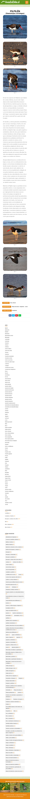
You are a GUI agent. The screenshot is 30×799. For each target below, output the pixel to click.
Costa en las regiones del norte (13, 577)
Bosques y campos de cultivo (11, 518)
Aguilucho (7, 330)
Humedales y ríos (18, 615)
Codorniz (7, 363)
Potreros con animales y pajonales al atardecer (14, 695)
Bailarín (6, 331)
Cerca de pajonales (11, 569)
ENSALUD (24, 794)
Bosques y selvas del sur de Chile (14, 559)
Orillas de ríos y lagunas (12, 675)
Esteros (8, 603)
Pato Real (7, 442)
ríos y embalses (10, 713)
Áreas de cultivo (10, 752)
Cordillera (7, 513)
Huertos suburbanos (18, 613)
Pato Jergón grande (9, 438)
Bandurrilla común (9, 335)
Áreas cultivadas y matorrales (13, 750)
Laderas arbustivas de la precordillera (15, 625)
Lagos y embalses (16, 634)
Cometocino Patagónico (10, 369)
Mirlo (6, 423)
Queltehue (7, 468)
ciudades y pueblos (11, 572)
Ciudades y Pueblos (9, 516)
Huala (6, 414)
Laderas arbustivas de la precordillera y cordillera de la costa (14, 629)
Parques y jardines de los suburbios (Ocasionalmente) (14, 686)
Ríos (15, 711)
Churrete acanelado (9, 356)
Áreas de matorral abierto (12, 757)
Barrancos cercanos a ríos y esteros (14, 547)
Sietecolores (8, 476)
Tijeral (6, 483)
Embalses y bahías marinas (13, 589)
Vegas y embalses (10, 742)
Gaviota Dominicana (9, 390)
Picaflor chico (8, 452)
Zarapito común (8, 502)
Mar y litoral (13, 302)
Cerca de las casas (11, 567)
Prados (8, 704)
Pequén (6, 444)
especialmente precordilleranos (13, 600)
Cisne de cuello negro (10, 361)
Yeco (6, 500)
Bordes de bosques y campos (13, 549)
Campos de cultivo (17, 562)
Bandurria (7, 333)
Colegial (7, 365)
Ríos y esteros (10, 716)
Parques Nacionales (11, 680)
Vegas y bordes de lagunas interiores (15, 740)
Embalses (15, 587)
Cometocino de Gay (9, 367)
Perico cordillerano (9, 446)
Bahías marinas (10, 544)
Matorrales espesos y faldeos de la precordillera (13, 653)
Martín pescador (8, 422)
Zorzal (6, 504)
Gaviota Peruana (8, 393)
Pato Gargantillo (8, 437)
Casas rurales (9, 564)
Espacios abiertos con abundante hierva (15, 593)
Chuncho (7, 354)
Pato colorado (8, 431)
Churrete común (8, 358)
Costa (26, 306)
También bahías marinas (12, 723)
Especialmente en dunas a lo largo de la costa (15, 597)
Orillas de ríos (9, 673)
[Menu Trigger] (26, 2)
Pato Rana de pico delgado (11, 440)
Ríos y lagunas (8, 524)
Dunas (8, 587)
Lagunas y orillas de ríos (12, 644)
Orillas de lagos (10, 665)
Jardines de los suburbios (12, 620)
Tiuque (6, 485)
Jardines (8, 618)
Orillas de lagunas (10, 670)
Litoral (8, 647)
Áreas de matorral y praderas (13, 764)
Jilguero (6, 416)
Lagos (8, 634)
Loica (6, 420)
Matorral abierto (16, 647)
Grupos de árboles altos (12, 610)
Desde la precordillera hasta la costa (14, 582)
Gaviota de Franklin (9, 388)
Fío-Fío (6, 376)
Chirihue (7, 346)
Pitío (6, 463)
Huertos (8, 613)
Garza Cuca (7, 382)
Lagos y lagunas (10, 637)
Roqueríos (22, 306)
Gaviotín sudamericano (10, 403)
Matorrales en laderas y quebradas (14, 649)
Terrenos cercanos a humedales (14, 728)
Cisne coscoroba (8, 360)
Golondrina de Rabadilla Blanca (12, 405)
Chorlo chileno (8, 348)
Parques (21, 678)
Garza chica (7, 380)
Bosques (8, 552)
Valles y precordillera (11, 737)
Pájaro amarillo (8, 427)
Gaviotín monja (8, 399)
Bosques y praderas (11, 557)
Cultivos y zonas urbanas (12, 579)
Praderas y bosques (18, 699)
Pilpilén (6, 459)
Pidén (6, 457)
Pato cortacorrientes (9, 433)
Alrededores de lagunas (12, 537)
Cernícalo (7, 341)
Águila (6, 328)
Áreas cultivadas (10, 747)
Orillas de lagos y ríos (11, 668)
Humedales (9, 615)
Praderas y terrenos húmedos (13, 701)
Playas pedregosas (11, 692)
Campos (8, 562)
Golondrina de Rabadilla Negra (11, 407)
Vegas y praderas (10, 745)
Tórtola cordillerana (9, 491)
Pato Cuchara (8, 435)
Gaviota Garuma (8, 392)
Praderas (8, 699)
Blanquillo (7, 337)
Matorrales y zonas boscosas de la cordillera (13, 662)
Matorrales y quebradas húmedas (14, 659)
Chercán (7, 343)
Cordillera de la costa (11, 574)
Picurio (6, 455)
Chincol (6, 345)
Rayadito (7, 472)
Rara (6, 470)
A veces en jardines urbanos (13, 539)
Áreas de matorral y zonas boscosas (14, 771)
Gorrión (6, 408)
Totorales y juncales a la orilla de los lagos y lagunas (14, 731)
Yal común (7, 498)
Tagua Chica (7, 478)
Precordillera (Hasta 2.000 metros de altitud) (14, 707)
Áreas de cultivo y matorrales (13, 755)
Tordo (6, 487)
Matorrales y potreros (11, 656)
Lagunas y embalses (11, 639)
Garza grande (8, 384)
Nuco (6, 425)
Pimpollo (7, 461)
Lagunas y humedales (11, 642)
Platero (6, 467)
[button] (5, 787)
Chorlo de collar (8, 350)
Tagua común (8, 480)
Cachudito (7, 339)
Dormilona (7, 375)
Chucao (6, 352)
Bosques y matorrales (11, 554)
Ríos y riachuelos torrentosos (13, 721)
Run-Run (7, 474)
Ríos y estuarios (10, 718)
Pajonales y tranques (11, 678)
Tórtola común (8, 489)
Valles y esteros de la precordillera (14, 735)
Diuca (6, 371)
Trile (6, 495)
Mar (6, 521)
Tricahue (7, 493)
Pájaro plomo (8, 429)
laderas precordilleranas (12, 632)
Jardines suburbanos (11, 623)
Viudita (6, 497)
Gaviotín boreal (8, 395)
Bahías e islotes (10, 542)
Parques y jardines (11, 683)
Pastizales (9, 690)
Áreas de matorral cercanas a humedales (12, 761)
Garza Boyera (8, 378)
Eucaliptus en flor (10, 608)
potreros (20, 692)
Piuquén (7, 465)
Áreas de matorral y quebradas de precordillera (13, 767)
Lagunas (19, 637)
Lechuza (7, 418)
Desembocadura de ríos (12, 584)
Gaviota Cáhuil (8, 386)
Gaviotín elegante (9, 397)
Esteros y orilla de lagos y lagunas (14, 605)
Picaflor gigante (8, 453)
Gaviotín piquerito (9, 401)
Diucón (6, 373)
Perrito (6, 448)
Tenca (6, 482)
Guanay (6, 410)
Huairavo (7, 412)
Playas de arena (15, 306)
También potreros (10, 726)
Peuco (6, 450)
